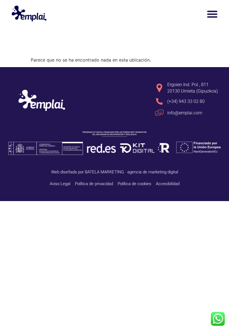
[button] (212, 14)
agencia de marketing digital (152, 172)
